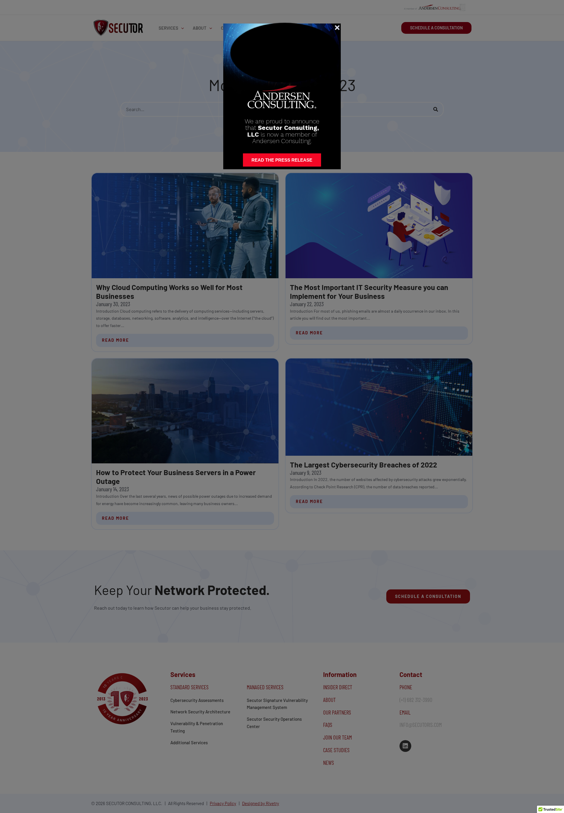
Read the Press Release (281, 159)
